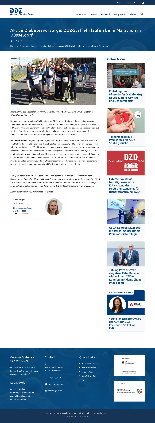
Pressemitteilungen (20, 24)
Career (84, 380)
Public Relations (88, 367)
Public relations (132, 3)
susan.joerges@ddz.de (24, 208)
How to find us (87, 363)
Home (13, 46)
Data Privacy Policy (89, 376)
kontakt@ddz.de (55, 390)
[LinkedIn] (143, 2)
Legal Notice (87, 371)
